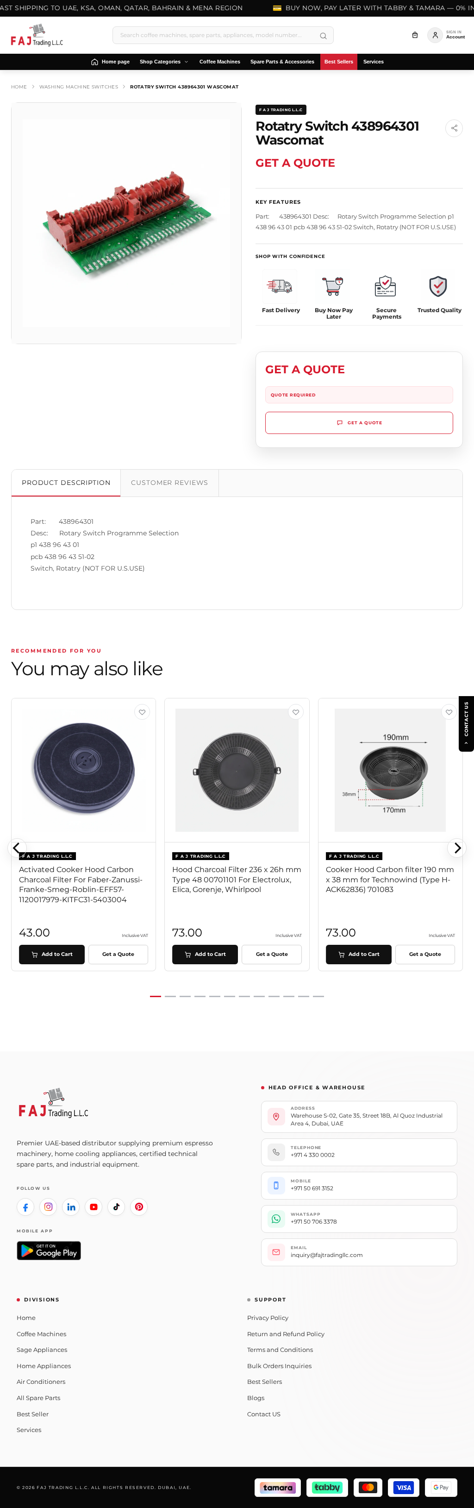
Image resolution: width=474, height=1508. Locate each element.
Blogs (255, 1397)
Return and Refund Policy (285, 1334)
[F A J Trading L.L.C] (39, 35)
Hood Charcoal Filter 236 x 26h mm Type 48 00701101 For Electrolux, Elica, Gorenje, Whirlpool (236, 879)
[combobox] (223, 35)
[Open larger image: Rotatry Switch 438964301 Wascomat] (126, 223)
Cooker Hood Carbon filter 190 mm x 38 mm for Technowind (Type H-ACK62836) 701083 (390, 879)
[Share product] (454, 128)
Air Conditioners (41, 1381)
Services (29, 1429)
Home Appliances (44, 1366)
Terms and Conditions (280, 1349)
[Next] (457, 848)
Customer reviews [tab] (169, 482)
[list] (237, 848)
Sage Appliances (42, 1349)
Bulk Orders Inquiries (279, 1366)
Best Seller (33, 1414)
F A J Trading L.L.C (281, 109)
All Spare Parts (38, 1397)
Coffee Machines (41, 1334)
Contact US (264, 1414)
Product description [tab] (66, 482)
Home (19, 87)
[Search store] (323, 36)
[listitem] (25, 1207)
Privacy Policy (267, 1317)
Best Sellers (264, 1381)
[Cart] (415, 35)
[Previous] (17, 848)
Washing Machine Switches (78, 87)
